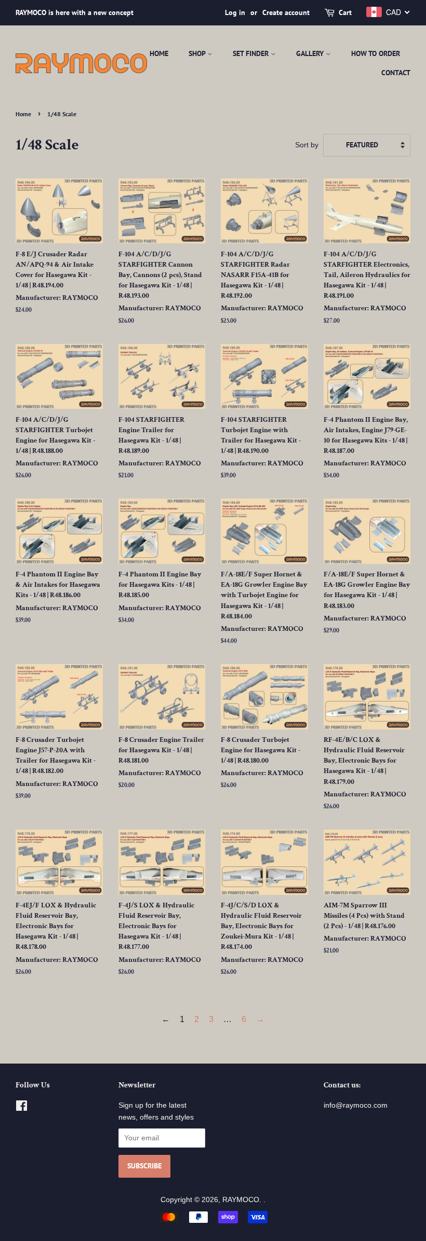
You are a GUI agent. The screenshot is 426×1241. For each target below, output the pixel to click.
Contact (395, 72)
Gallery (311, 53)
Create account (286, 12)
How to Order (375, 53)
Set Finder (252, 53)
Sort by (306, 145)
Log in (235, 12)
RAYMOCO (240, 1200)
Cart (345, 12)
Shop (198, 53)
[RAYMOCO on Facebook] (22, 1108)
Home (159, 53)
